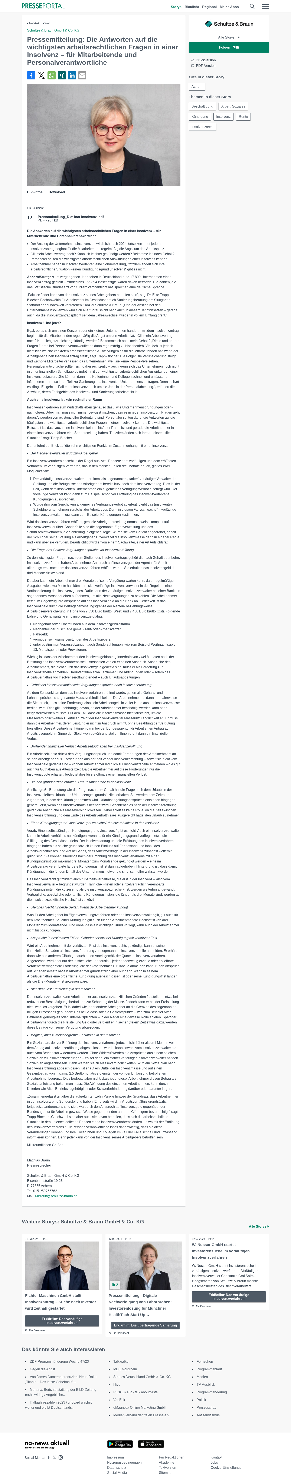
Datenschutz (116, 1467)
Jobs (214, 1462)
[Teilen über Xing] (62, 75)
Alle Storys (226, 37)
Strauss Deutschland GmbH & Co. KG (142, 1377)
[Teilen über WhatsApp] (52, 75)
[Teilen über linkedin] (72, 75)
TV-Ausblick (206, 1384)
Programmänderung (212, 1392)
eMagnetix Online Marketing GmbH (139, 1407)
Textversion (167, 1467)
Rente (243, 116)
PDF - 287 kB (71, 218)
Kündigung (200, 116)
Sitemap (165, 1472)
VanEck (119, 1400)
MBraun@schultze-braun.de (56, 1196)
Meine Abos (229, 7)
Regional (209, 7)
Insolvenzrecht (202, 127)
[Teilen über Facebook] (31, 75)
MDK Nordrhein (125, 1369)
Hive (116, 1384)
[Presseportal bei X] (53, 1458)
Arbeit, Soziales (233, 106)
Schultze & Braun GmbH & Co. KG (53, 30)
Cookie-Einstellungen (227, 1467)
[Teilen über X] (41, 75)
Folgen (224, 47)
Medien (202, 1377)
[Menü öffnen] (265, 6)
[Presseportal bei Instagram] (59, 1457)
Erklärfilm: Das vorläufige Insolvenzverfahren (62, 1321)
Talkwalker (121, 1361)
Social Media (117, 1472)
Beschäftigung (202, 106)
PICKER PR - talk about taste (135, 1392)
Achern (197, 86)
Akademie (166, 1462)
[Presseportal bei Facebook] (47, 1458)
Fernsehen (205, 1361)
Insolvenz (223, 116)
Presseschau (206, 1407)
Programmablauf (209, 1369)
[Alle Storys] (229, 28)
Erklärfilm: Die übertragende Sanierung (145, 1325)
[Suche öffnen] (252, 6)
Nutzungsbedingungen (124, 1462)
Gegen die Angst (42, 1369)
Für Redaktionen (171, 1457)
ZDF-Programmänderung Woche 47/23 (59, 1361)
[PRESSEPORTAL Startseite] (43, 6)
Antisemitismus (208, 1415)
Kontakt (216, 1457)
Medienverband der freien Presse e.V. (141, 1415)
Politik (201, 1400)
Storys (176, 7)
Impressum (115, 1457)
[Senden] (82, 75)
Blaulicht (192, 7)
